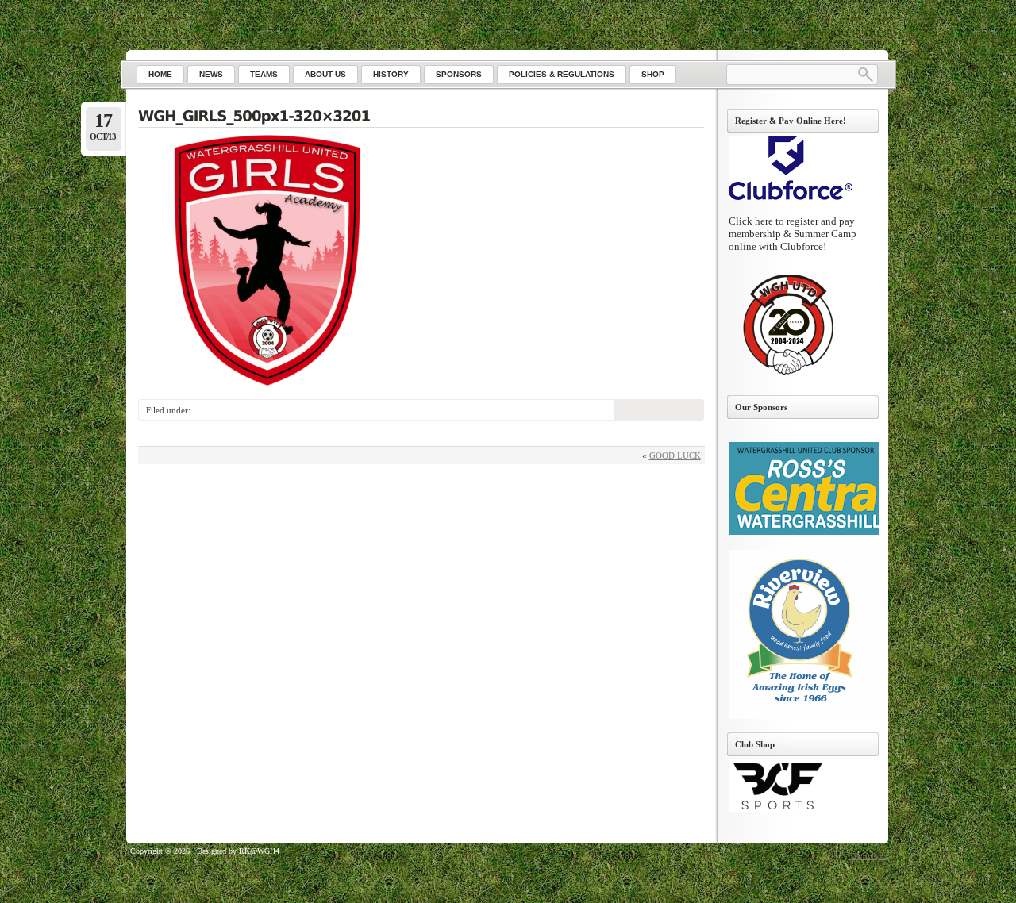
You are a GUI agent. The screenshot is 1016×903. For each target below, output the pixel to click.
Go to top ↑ (869, 855)
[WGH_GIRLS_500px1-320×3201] (421, 117)
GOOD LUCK (675, 455)
